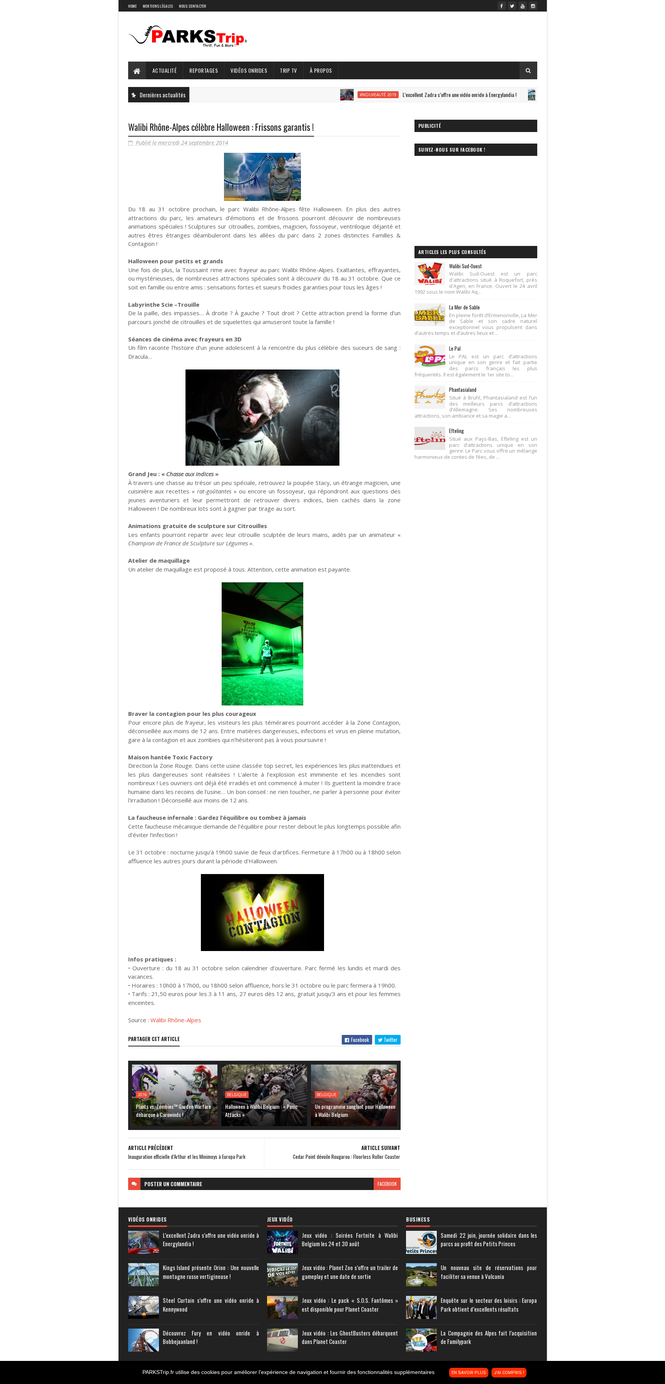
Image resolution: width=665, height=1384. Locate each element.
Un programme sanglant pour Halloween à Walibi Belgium (355, 1110)
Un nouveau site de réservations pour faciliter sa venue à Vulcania (489, 1271)
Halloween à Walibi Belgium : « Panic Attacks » (261, 1110)
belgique (237, 1094)
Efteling (456, 431)
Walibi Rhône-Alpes (175, 1020)
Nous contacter (192, 6)
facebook (387, 1183)
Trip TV (288, 70)
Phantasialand (462, 389)
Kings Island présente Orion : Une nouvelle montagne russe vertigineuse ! (211, 1271)
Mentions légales (158, 6)
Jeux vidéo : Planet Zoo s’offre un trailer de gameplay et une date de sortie (350, 1271)
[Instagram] (533, 6)
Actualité (164, 70)
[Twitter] (512, 6)
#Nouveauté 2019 (339, 94)
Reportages (203, 70)
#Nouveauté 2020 (526, 94)
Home (132, 6)
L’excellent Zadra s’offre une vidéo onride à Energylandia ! (420, 94)
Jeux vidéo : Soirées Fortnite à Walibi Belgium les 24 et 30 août (350, 1239)
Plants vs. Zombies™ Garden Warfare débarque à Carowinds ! (173, 1110)
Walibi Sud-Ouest (465, 266)
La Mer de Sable (464, 307)
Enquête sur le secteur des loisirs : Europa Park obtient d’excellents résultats (489, 1304)
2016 (142, 1094)
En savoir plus (468, 1372)
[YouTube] (522, 6)
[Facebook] (502, 6)
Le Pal (455, 348)
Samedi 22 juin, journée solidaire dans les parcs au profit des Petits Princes (489, 1239)
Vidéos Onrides (249, 70)
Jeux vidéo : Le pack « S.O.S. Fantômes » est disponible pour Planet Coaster (350, 1304)
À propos (321, 70)
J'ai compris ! (509, 1372)
